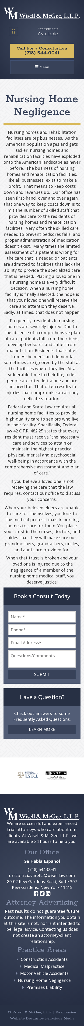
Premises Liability (44, 987)
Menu (44, 69)
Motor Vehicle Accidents (44, 973)
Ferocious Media (59, 1018)
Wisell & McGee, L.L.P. (32, 1012)
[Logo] (42, 13)
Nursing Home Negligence (44, 980)
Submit (42, 674)
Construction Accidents (44, 959)
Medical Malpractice (44, 966)
